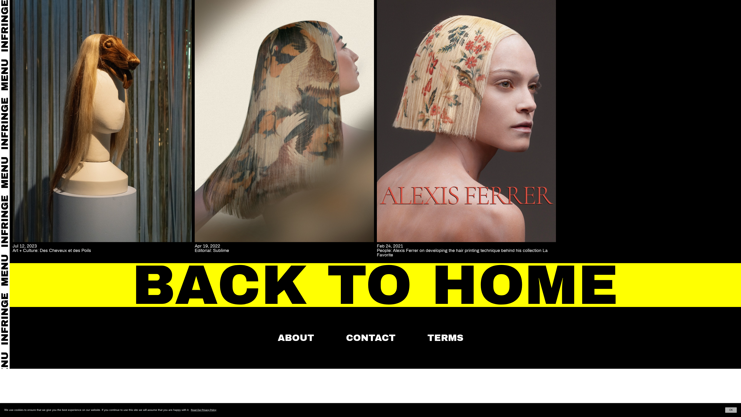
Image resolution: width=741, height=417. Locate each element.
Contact (371, 338)
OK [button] (731, 410)
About (296, 338)
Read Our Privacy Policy (203, 410)
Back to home (375, 285)
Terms (445, 338)
